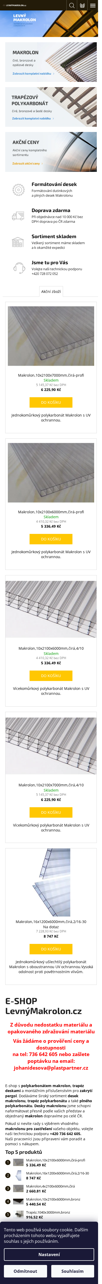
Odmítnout (25, 1271)
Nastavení (49, 1254)
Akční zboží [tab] (51, 291)
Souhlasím (72, 1271)
